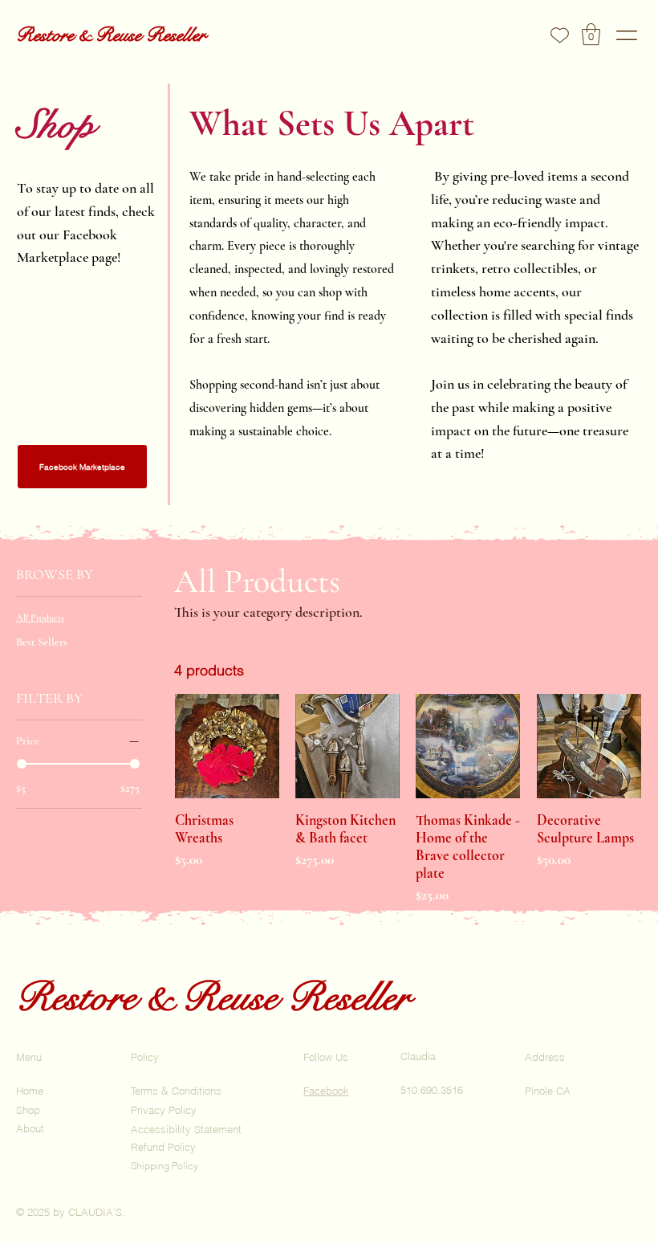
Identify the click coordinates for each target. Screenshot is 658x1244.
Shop (28, 1109)
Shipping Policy (164, 1166)
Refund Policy (163, 1146)
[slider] (21, 763)
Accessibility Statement (186, 1129)
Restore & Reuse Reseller (110, 34)
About (30, 1128)
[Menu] (627, 35)
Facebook (326, 1090)
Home (29, 1090)
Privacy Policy (164, 1109)
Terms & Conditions (176, 1090)
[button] (591, 34)
